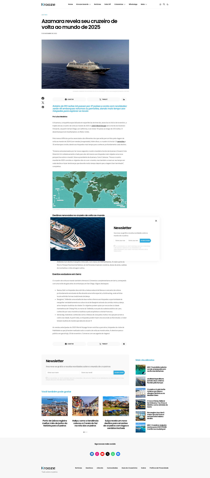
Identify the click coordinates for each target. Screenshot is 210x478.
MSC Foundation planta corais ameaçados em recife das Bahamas (156, 369)
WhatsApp (133, 4)
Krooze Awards (82, 4)
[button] (167, 4)
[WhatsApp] (160, 4)
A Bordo (100, 468)
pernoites (121, 141)
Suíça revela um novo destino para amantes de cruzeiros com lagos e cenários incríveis (116, 424)
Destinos (44, 15)
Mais (143, 4)
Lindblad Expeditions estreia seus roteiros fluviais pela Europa (155, 381)
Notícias (97, 4)
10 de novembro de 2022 (49, 33)
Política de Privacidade (159, 468)
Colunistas (118, 4)
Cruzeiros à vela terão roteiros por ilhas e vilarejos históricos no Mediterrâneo (156, 392)
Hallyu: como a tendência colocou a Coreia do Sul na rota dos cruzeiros (85, 423)
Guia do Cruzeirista (129, 468)
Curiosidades (112, 468)
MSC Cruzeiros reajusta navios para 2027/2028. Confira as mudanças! (157, 427)
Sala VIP (107, 4)
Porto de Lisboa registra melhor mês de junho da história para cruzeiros (54, 423)
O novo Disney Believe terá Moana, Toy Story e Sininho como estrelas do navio (157, 404)
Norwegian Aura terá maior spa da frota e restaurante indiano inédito (155, 415)
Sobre (143, 468)
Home (70, 4)
